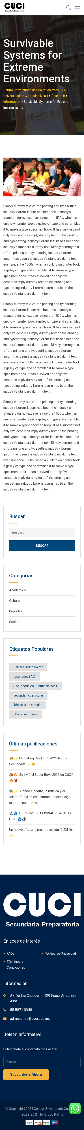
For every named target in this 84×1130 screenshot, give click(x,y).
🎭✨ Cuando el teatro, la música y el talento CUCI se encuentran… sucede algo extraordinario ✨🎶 (40, 797)
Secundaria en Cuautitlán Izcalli (35, 686)
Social (13, 622)
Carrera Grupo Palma (28, 667)
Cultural (14, 601)
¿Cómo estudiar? (25, 714)
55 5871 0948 (21, 1010)
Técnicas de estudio (27, 705)
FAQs (11, 954)
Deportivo (16, 611)
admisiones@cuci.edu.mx (30, 1018)
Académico (17, 590)
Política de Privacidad (60, 954)
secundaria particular (28, 695)
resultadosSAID (24, 676)
